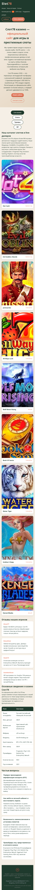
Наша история (11, 8)
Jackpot (4, 15)
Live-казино (17, 112)
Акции (4, 8)
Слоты (17, 117)
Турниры (17, 122)
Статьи (19, 8)
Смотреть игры (17, 100)
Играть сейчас (17, 95)
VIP (17, 127)
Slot (7, 4)
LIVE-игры (18, 11)
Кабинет (6, 19)
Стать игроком (18, 19)
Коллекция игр (8, 11)
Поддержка (26, 11)
